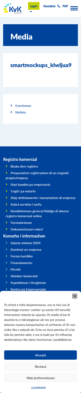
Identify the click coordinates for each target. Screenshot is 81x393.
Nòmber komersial (24, 276)
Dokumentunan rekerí (27, 229)
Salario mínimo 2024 (25, 242)
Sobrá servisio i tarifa (26, 204)
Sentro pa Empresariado (28, 289)
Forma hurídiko (22, 256)
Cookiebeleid (38, 387)
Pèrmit (16, 269)
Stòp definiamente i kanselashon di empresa (43, 197)
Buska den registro (24, 166)
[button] (75, 296)
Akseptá (40, 355)
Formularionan (21, 222)
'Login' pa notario (23, 191)
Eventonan (23, 105)
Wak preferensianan (41, 378)
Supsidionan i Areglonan (28, 282)
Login (33, 6)
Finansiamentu (21, 262)
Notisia (20, 112)
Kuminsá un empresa (26, 249)
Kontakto (49, 6)
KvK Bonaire (12, 8)
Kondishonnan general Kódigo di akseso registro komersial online (37, 213)
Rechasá (40, 366)
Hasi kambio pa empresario (30, 184)
